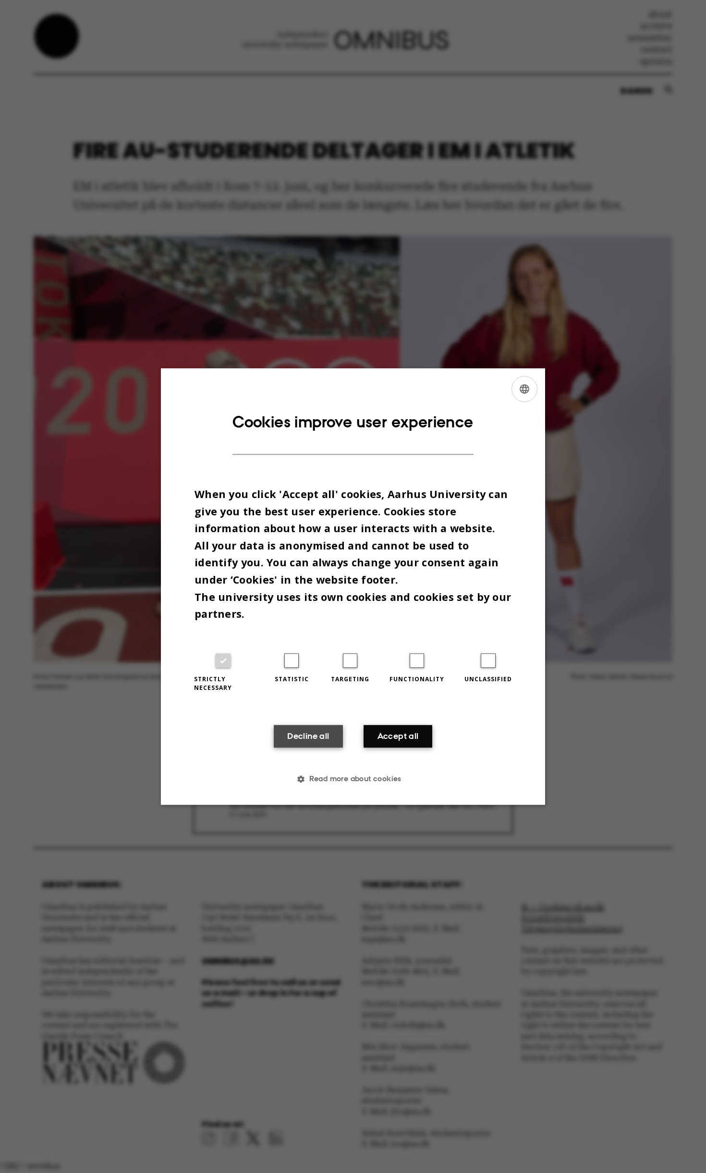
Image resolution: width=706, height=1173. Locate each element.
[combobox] (524, 389)
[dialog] (353, 586)
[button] (353, 779)
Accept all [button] (398, 736)
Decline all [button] (308, 736)
